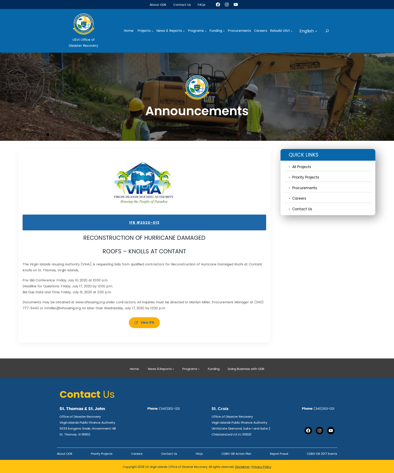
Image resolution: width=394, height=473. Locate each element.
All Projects (301, 167)
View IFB (147, 322)
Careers (299, 198)
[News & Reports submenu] (184, 31)
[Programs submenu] (206, 31)
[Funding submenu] (224, 31)
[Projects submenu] (152, 31)
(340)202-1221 (169, 408)
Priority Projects (305, 177)
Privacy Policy (261, 467)
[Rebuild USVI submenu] (292, 31)
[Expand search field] (331, 31)
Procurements (304, 188)
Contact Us (302, 209)
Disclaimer (242, 467)
